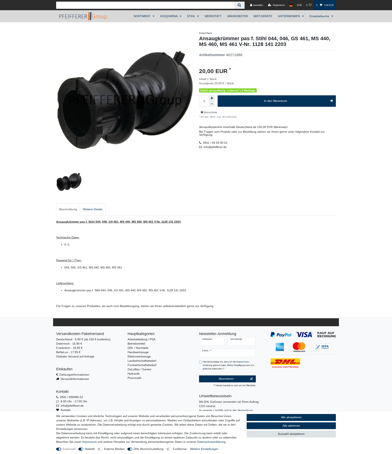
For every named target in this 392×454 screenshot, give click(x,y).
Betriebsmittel (136, 343)
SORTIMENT (142, 16)
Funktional (179, 449)
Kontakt (65, 410)
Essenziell (69, 449)
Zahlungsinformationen (74, 374)
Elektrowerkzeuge (139, 356)
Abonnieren (226, 378)
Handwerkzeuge (138, 352)
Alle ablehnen (291, 425)
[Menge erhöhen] (212, 98)
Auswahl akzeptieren (291, 433)
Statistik (90, 449)
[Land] (291, 5)
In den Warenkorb (275, 100)
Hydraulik (134, 373)
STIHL (191, 16)
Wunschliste (210, 112)
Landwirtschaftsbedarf (142, 360)
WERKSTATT (213, 16)
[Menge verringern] (212, 104)
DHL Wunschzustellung (149, 449)
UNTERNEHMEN (289, 16)
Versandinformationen (75, 379)
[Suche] (239, 5)
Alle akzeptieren (291, 417)
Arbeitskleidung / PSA (141, 339)
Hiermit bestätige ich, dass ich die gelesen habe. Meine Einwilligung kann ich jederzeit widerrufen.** (228, 365)
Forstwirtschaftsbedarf (142, 365)
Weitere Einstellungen (204, 449)
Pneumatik (134, 377)
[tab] (68, 209)
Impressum (89, 441)
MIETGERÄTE (263, 16)
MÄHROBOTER (237, 16)
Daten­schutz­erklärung (211, 441)
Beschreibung (68, 209)
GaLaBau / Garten (139, 369)
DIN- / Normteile (138, 347)
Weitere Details (92, 209)
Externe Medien (114, 449)
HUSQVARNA (169, 16)
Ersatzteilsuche (320, 16)
